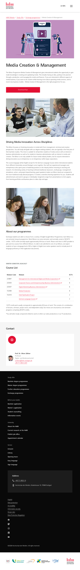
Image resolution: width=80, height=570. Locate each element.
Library (10, 453)
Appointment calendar (15, 438)
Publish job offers (14, 434)
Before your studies (14, 400)
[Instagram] (9, 528)
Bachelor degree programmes (18, 381)
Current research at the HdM (18, 430)
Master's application (15, 408)
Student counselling (14, 412)
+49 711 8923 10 (20, 480)
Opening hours (13, 457)
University (11, 422)
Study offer (11, 377)
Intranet (10, 449)
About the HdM (13, 426)
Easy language (12, 461)
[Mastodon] (9, 524)
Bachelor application (15, 404)
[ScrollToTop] (75, 565)
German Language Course (27, 299)
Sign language (12, 464)
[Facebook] (9, 520)
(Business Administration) (32, 287)
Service (10, 445)
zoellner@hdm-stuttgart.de (23, 360)
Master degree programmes (17, 385)
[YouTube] (9, 537)
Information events (14, 416)
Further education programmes (18, 389)
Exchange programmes (15, 393)
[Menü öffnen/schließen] (72, 6)
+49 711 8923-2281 (21, 363)
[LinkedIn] (9, 533)
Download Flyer (23, 90)
